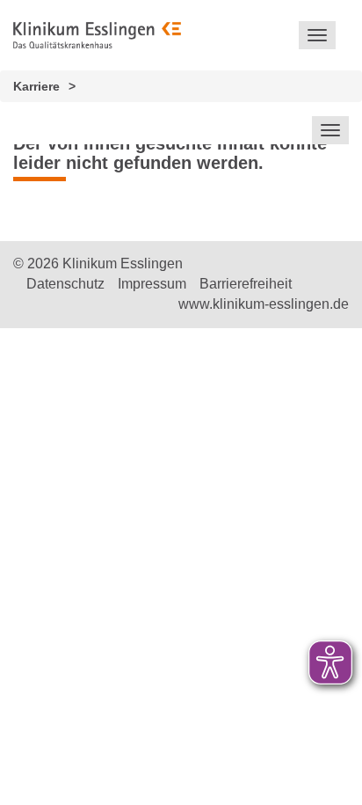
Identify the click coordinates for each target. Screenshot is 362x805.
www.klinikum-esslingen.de (263, 303)
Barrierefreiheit (245, 283)
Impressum (152, 283)
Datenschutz (65, 283)
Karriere (36, 86)
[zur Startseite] (97, 35)
